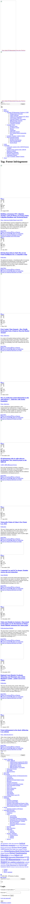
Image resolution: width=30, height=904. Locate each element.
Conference (9, 813)
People (5, 807)
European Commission (12, 800)
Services (21, 865)
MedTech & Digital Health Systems (15, 780)
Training (12, 836)
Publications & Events (9, 810)
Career (24, 847)
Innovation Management (16, 857)
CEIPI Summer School (15, 764)
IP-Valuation (24, 859)
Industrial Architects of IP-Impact (15, 808)
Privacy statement (8, 872)
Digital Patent (24, 851)
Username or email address (8, 889)
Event (8, 814)
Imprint (5, 870)
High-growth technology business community (18, 804)
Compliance (20, 849)
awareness (12, 845)
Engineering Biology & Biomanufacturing (17, 775)
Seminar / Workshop (12, 833)
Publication (3, 257)
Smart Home (10, 792)
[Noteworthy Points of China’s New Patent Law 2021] (15, 493)
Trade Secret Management (19, 866)
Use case (26, 866)
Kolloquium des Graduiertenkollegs (18, 819)
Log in (11, 895)
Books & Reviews (11, 811)
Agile (10, 843)
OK (2, 901)
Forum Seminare (14, 835)
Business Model (16, 847)
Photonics (9, 781)
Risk (18, 865)
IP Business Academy (6, 902)
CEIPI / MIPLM (5, 465)
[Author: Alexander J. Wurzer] (2, 447)
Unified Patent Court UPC (13, 795)
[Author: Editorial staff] (2, 202)
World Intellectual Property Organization (16, 806)
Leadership (27, 862)
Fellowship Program (12, 768)
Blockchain (17, 845)
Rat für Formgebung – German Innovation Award (17, 822)
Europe (12, 855)
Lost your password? (6, 898)
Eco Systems (7, 774)
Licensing (3, 863)
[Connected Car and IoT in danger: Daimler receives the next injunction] (15, 548)
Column (12, 830)
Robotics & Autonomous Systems (15, 784)
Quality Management (11, 865)
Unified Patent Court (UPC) (16, 220)
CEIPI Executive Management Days (19, 763)
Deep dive (12, 832)
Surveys (11, 734)
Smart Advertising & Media (13, 785)
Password (3, 892)
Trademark (13, 866)
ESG (9, 855)
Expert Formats (7, 796)
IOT (25, 857)
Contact (5, 869)
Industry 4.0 (18, 855)
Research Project (13, 465)
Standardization (3, 866)
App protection (15, 843)
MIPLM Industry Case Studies (17, 767)
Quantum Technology (12, 782)
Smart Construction (11, 788)
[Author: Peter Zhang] (2, 510)
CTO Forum (13, 815)
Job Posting (9, 770)
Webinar (12, 837)
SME (25, 865)
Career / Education (8, 759)
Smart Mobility (4, 575)
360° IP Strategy (4, 843)
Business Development (6, 847)
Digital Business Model (12, 851)
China (17, 849)
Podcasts (9, 826)
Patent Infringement (19, 863)
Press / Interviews (5, 220)
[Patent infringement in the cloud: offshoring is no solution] (15, 706)
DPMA (8, 799)
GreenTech (9, 777)
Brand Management (24, 845)
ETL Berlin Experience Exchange (18, 818)
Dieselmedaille (13, 817)
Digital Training (5, 853)
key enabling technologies (16, 862)
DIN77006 (6, 773)
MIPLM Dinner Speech (15, 766)
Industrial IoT (10, 778)
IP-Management (13, 859)
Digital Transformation (18, 853)
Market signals (12, 863)
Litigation (7, 863)
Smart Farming (10, 789)
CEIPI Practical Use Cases (8, 849)
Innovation (4, 857)
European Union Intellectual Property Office (17, 803)
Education (4, 855)
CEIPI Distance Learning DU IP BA (19, 762)
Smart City (9, 786)
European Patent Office (12, 802)
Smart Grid (9, 791)
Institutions (6, 797)
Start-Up (9, 866)
